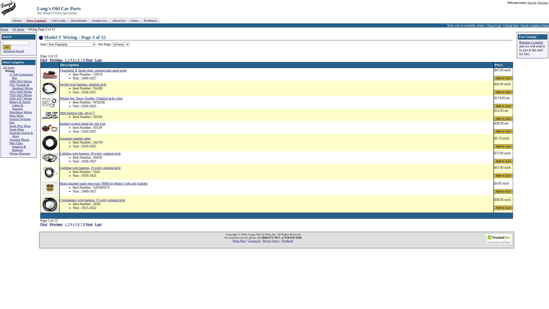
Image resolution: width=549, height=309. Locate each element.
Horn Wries (16, 115)
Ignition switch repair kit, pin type (83, 124)
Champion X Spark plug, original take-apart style (93, 70)
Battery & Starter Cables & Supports (19, 105)
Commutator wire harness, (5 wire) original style (92, 200)
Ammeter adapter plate (75, 138)
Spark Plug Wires (20, 126)
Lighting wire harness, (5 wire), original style (90, 168)
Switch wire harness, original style (83, 84)
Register (543, 2)
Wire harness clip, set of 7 (77, 113)
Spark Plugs (16, 129)
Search (7, 36)
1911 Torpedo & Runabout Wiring (21, 86)
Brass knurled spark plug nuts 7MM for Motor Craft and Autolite (104, 183)
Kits (11, 122)
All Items (18, 29)
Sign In (532, 2)
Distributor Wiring (20, 112)
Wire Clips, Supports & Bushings (17, 147)
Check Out (510, 25)
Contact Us (254, 240)
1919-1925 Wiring (20, 95)
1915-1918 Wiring (20, 91)
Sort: (43, 44)
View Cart (494, 25)
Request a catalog (531, 42)
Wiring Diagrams (19, 153)
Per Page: (105, 44)
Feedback (287, 240)
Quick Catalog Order (534, 25)
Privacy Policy (271, 240)
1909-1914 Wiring (20, 81)
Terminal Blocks (19, 139)
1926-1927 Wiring (20, 98)
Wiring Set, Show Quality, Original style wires (91, 98)
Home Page (239, 240)
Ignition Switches (20, 119)
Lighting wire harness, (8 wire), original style (90, 153)
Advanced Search (13, 51)
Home (4, 29)
